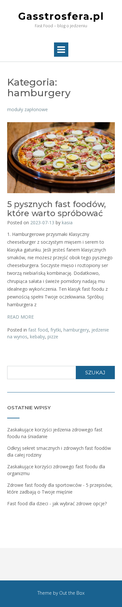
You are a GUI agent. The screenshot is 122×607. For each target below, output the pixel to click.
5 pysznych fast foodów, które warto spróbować (56, 208)
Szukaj (95, 372)
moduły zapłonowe (27, 109)
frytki (55, 330)
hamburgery (76, 330)
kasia (67, 222)
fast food (38, 330)
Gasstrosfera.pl (61, 16)
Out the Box (72, 593)
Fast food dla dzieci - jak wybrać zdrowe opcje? (57, 503)
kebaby (37, 336)
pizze (52, 336)
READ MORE (20, 317)
